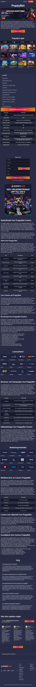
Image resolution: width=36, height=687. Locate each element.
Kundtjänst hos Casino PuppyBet (8, 101)
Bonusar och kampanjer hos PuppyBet (9, 90)
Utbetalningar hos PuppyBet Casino (9, 92)
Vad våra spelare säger (6, 106)
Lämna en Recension (29, 621)
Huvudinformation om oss (7, 80)
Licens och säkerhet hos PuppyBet (8, 99)
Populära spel (4, 78)
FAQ (3, 104)
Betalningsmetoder (5, 94)
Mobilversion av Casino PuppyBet (8, 97)
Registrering (4, 83)
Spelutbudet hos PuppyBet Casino (8, 85)
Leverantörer (4, 87)
